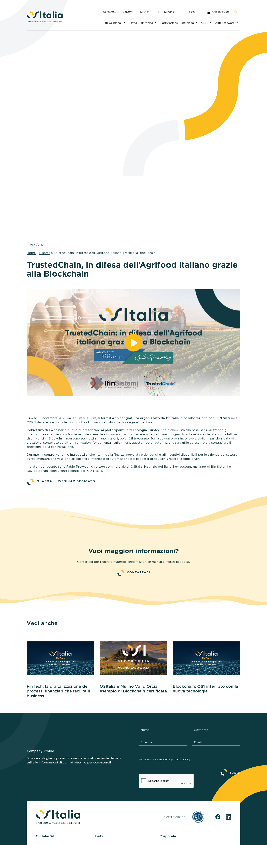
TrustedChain (158, 430)
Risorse (191, 12)
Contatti (128, 12)
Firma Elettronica (141, 22)
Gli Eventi (145, 12)
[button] (235, 11)
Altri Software (224, 22)
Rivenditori (169, 12)
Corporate (109, 12)
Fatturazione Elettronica (177, 22)
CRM (204, 22)
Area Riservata (220, 12)
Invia (235, 773)
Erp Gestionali (112, 22)
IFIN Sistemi (225, 418)
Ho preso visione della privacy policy (165, 759)
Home (31, 252)
